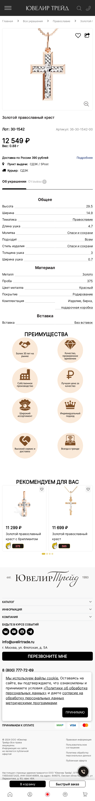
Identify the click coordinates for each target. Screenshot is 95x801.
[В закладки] (78, 35)
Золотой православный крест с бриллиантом (23, 536)
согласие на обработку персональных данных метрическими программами (44, 698)
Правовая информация (78, 739)
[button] (43, 554)
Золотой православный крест (69, 536)
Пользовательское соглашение (76, 746)
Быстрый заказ (67, 784)
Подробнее (85, 157)
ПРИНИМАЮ (75, 712)
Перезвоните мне (47, 656)
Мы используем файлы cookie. (32, 678)
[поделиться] (87, 35)
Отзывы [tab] (36, 181)
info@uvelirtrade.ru (18, 642)
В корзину (27, 784)
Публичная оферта (76, 760)
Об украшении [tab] (14, 181)
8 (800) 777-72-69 (18, 670)
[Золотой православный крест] (47, 69)
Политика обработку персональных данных (78, 754)
